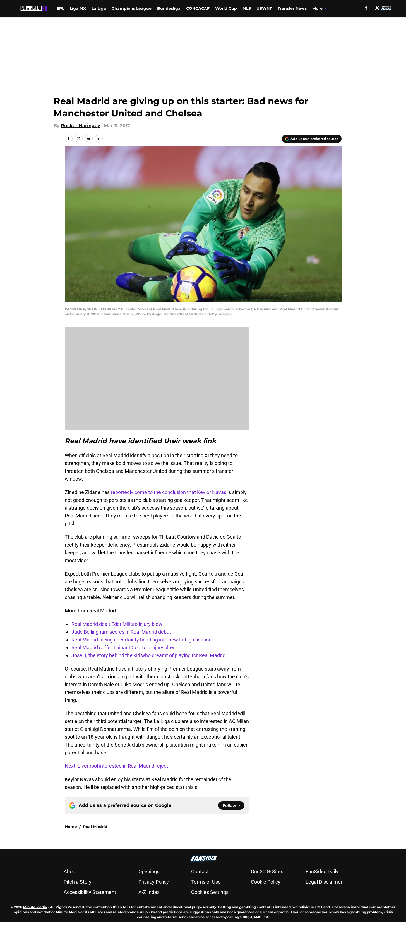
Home (71, 826)
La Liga (99, 8)
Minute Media (35, 907)
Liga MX (78, 8)
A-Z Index (149, 892)
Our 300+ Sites (267, 871)
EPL (60, 8)
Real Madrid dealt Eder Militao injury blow (116, 624)
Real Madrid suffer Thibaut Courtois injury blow (123, 647)
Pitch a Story (78, 882)
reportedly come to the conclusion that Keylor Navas (168, 492)
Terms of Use (206, 882)
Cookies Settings (210, 892)
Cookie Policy (265, 882)
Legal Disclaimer (324, 882)
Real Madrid (95, 826)
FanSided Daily (322, 871)
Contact (200, 871)
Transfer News (292, 8)
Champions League (132, 8)
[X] (377, 8)
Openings (148, 871)
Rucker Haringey (80, 125)
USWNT (264, 8)
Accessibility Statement (90, 892)
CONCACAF (198, 8)
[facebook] (366, 8)
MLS (246, 8)
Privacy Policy (153, 882)
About (70, 871)
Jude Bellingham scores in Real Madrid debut (121, 632)
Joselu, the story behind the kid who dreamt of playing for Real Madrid (148, 655)
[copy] (99, 138)
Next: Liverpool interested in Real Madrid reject (116, 766)
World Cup (226, 8)
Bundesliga (169, 8)
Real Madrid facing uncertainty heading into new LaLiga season (141, 640)
